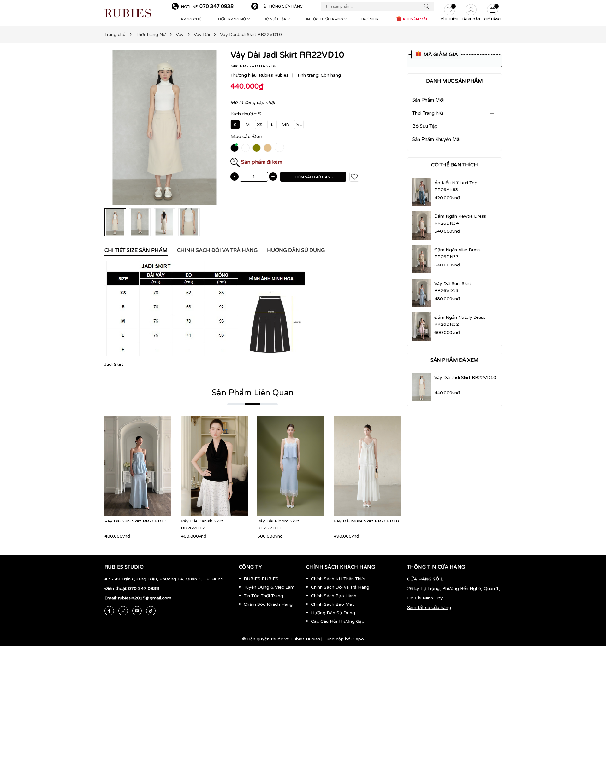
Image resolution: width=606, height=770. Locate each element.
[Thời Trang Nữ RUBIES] (134, 13)
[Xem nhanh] (138, 466)
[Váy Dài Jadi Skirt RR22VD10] (421, 387)
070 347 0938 (216, 6)
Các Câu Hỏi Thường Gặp (338, 621)
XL (299, 124)
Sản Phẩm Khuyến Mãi (436, 139)
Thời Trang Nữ (231, 19)
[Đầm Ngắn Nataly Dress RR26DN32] (421, 326)
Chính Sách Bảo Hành (333, 595)
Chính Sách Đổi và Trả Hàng (340, 587)
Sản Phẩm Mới (428, 100)
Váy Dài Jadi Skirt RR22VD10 (465, 377)
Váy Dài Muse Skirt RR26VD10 (366, 521)
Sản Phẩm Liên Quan (253, 393)
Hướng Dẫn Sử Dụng (333, 612)
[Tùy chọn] (128, 466)
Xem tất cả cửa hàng (429, 607)
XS (260, 124)
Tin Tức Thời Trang (324, 19)
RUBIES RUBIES (261, 578)
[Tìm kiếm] (428, 6)
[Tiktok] (151, 610)
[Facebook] (109, 610)
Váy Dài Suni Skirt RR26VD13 (135, 521)
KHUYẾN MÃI (414, 19)
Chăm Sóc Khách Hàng (268, 604)
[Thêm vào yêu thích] (354, 176)
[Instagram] (123, 610)
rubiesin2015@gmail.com (144, 598)
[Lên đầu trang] (591, 735)
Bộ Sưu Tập (275, 19)
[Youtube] (137, 610)
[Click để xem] (164, 127)
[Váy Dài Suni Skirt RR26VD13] (421, 293)
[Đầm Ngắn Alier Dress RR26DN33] (421, 259)
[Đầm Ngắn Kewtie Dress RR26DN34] (421, 225)
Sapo (358, 639)
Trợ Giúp (370, 19)
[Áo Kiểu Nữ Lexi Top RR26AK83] (421, 192)
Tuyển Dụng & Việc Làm (269, 587)
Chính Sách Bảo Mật (332, 604)
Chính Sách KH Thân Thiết (338, 578)
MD (285, 124)
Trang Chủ (190, 19)
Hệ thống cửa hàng (282, 6)
